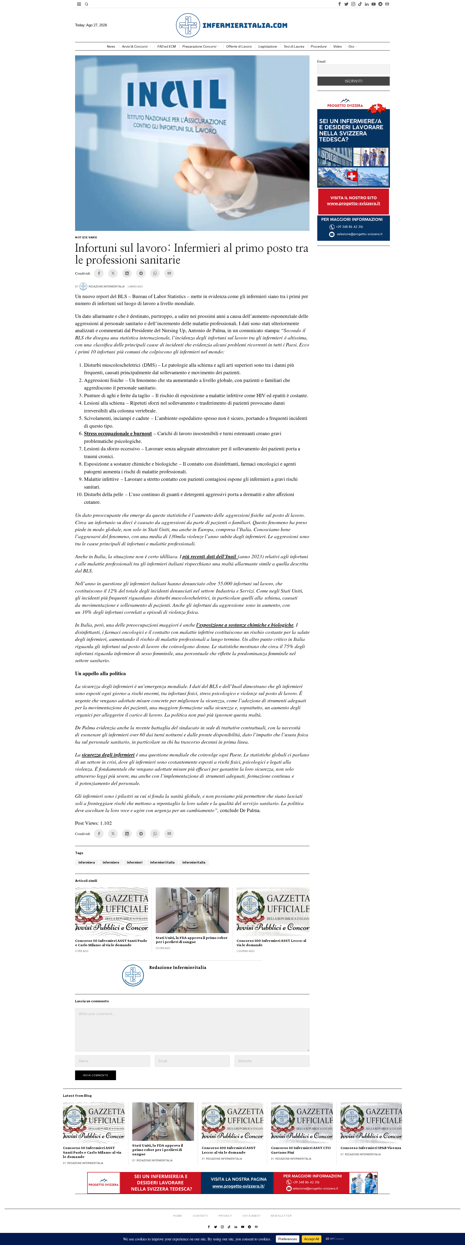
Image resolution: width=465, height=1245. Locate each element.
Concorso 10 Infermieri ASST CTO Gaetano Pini (301, 1150)
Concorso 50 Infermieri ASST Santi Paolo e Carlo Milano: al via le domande (111, 942)
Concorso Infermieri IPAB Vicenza (371, 1148)
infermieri (134, 862)
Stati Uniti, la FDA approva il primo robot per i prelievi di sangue (191, 940)
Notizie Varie (86, 237)
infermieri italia (162, 862)
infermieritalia (193, 862)
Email (321, 61)
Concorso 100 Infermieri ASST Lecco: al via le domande (271, 942)
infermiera (86, 862)
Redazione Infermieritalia (106, 286)
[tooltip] (339, 4)
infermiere (111, 862)
